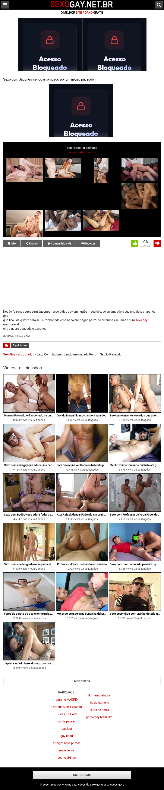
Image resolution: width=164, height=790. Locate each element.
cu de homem (99, 702)
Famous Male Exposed (66, 707)
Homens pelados (99, 695)
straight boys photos (67, 743)
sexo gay (142, 320)
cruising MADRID (67, 699)
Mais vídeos (82, 681)
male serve (66, 750)
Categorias (82, 775)
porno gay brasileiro (99, 717)
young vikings (67, 757)
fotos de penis (99, 710)
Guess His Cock (67, 714)
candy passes (66, 721)
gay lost (67, 728)
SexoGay (9, 354)
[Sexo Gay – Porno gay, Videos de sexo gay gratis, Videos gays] (82, 8)
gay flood (66, 736)
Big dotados (20, 345)
